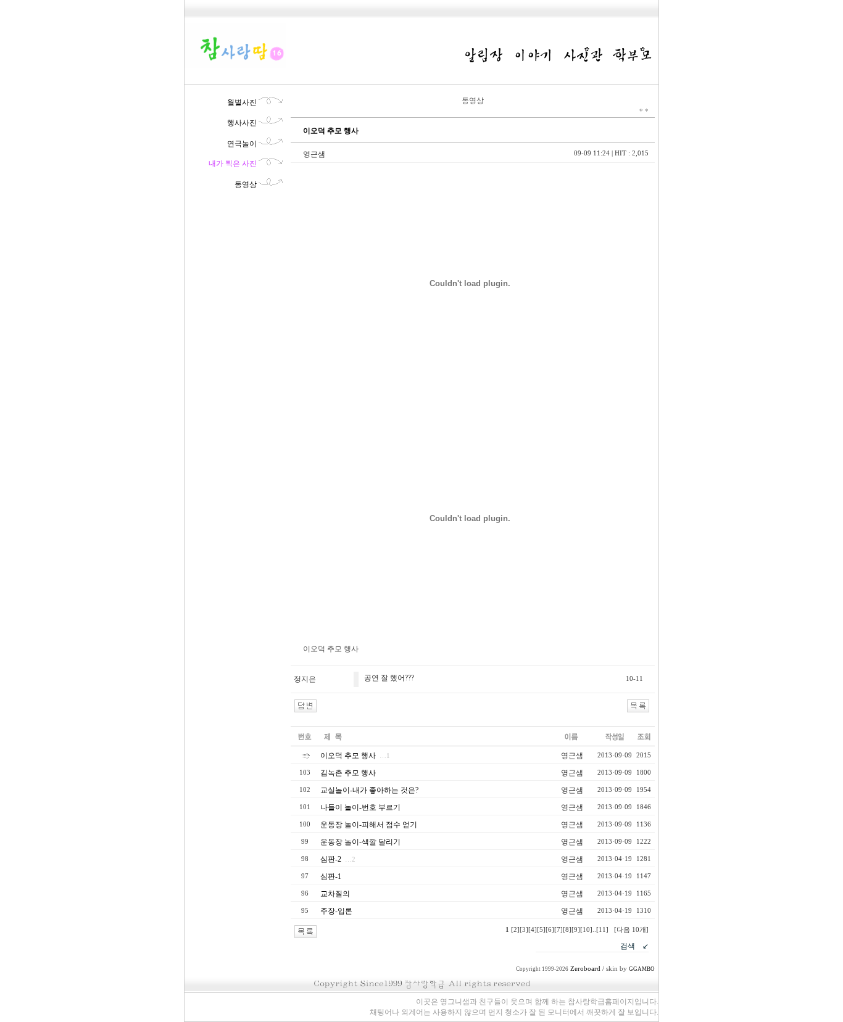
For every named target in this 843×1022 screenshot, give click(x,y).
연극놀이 (242, 143)
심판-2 (330, 859)
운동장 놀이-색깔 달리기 (360, 842)
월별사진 (242, 102)
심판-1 (330, 876)
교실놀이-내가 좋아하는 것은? (369, 790)
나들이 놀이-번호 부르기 (360, 807)
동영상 (246, 184)
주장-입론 (336, 911)
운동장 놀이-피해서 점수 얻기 (368, 824)
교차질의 (335, 893)
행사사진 (242, 122)
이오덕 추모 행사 (348, 755)
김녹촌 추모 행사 (348, 773)
